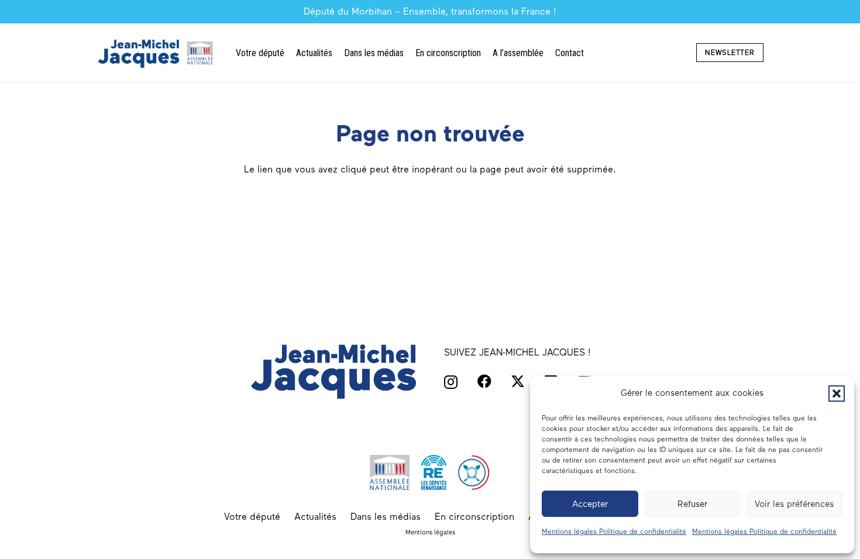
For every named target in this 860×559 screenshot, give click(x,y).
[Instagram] (450, 381)
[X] (518, 381)
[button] (836, 393)
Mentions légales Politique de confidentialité (614, 531)
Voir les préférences (794, 504)
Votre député (252, 516)
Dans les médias (385, 516)
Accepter (590, 504)
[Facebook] (484, 381)
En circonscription (474, 516)
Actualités (315, 516)
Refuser (692, 504)
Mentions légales (430, 532)
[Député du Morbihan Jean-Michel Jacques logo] (157, 53)
